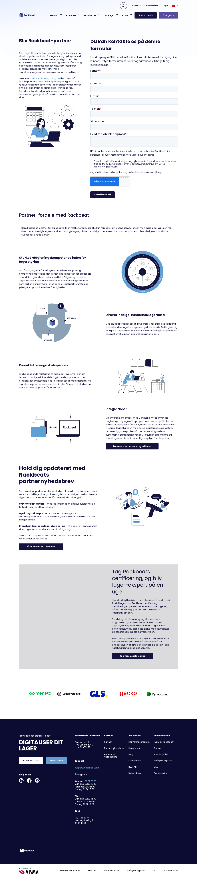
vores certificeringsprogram (45, 78)
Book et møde (146, 15)
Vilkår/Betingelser (163, 760)
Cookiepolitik (160, 773)
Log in (165, 6)
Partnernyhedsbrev (114, 748)
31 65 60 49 (84, 817)
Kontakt (158, 748)
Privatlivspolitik (161, 754)
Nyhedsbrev (135, 773)
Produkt (54, 15)
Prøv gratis (168, 15)
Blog (131, 754)
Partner (108, 742)
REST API (133, 766)
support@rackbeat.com (87, 767)
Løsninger (109, 15)
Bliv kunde (136, 6)
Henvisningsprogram (139, 742)
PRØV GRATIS (56, 760)
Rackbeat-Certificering (110, 755)
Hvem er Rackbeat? (164, 742)
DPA (156, 766)
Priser (125, 15)
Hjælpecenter (152, 6)
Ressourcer (90, 15)
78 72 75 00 (90, 781)
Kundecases (135, 760)
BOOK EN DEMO (31, 760)
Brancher (71, 15)
